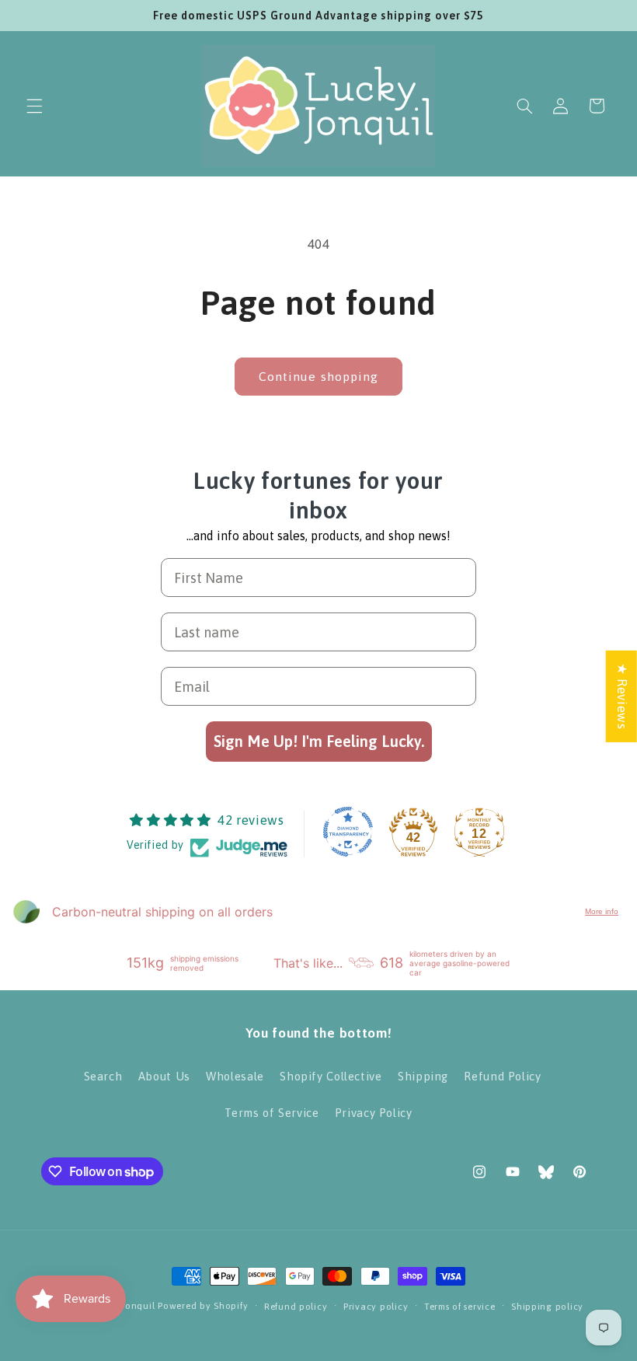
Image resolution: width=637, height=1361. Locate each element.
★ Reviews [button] (622, 695)
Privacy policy (375, 1306)
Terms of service (460, 1306)
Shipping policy (547, 1306)
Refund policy (296, 1306)
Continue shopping (318, 376)
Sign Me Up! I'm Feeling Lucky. (319, 741)
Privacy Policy (373, 1112)
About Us (164, 1076)
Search (103, 1076)
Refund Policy (502, 1076)
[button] (34, 106)
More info (601, 911)
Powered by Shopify (203, 1305)
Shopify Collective (330, 1076)
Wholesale (235, 1076)
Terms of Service (271, 1112)
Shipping (423, 1076)
